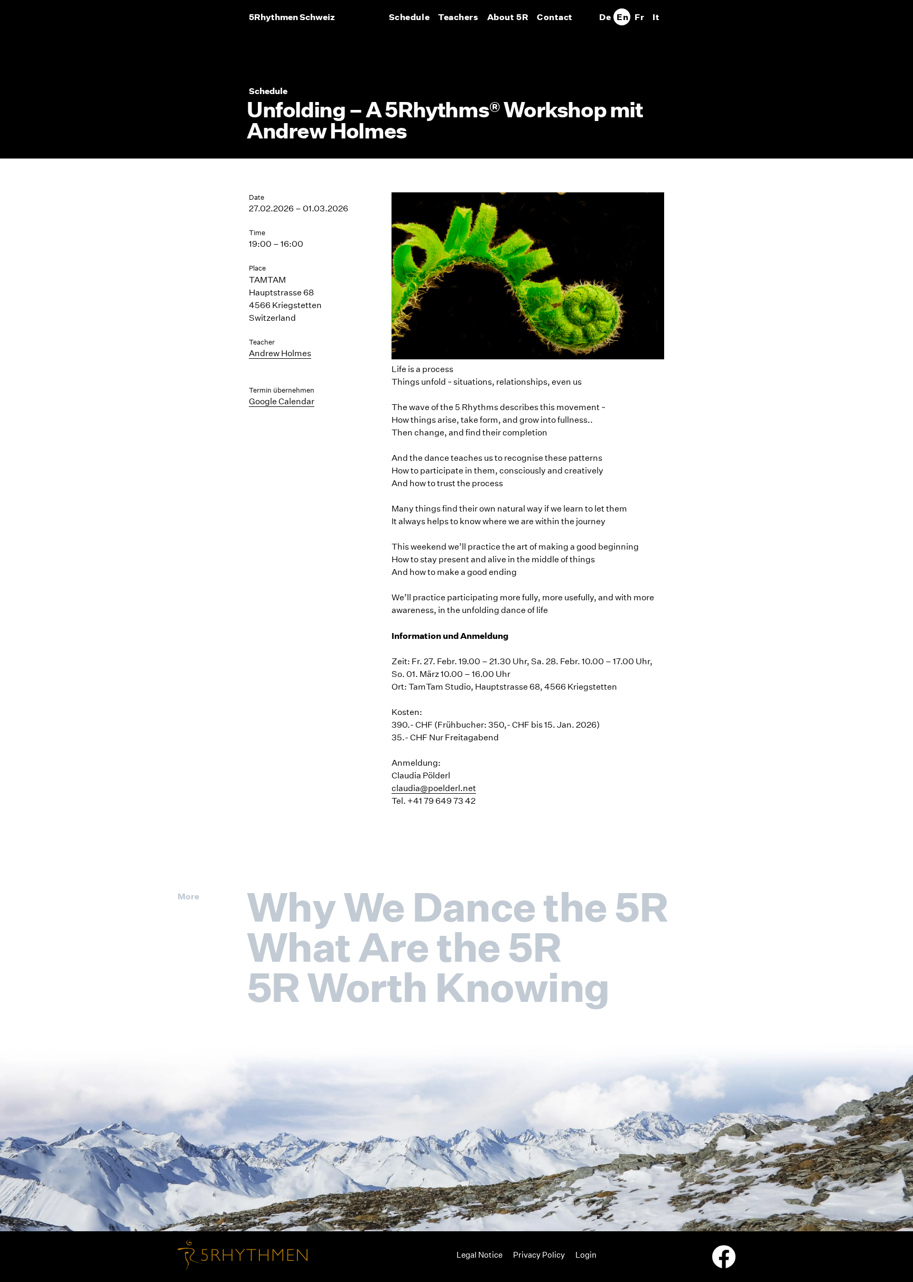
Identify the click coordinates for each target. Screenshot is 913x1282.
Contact (555, 17)
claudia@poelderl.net (434, 788)
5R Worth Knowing (428, 987)
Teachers (458, 17)
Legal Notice (479, 1255)
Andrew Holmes (280, 353)
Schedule (409, 17)
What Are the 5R (404, 947)
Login (586, 1255)
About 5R (507, 17)
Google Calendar (281, 401)
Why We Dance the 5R (457, 907)
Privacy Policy (539, 1255)
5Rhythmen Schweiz (292, 17)
